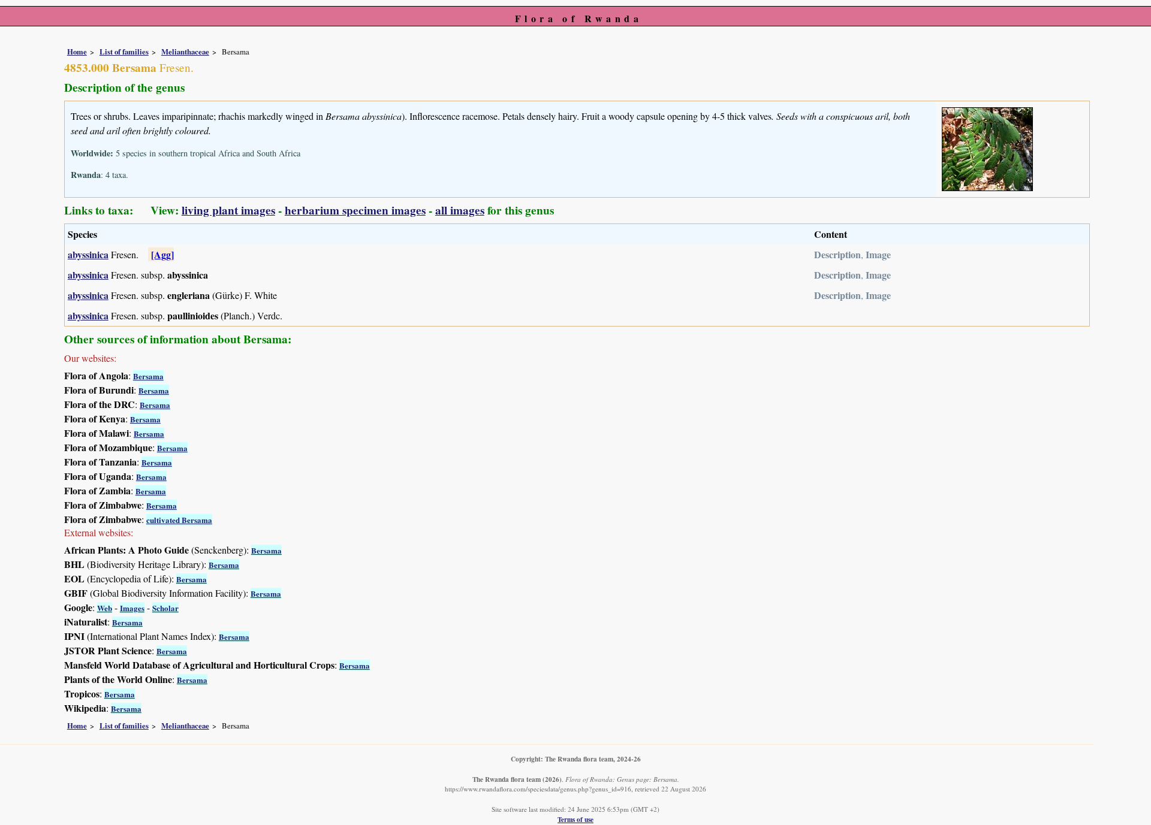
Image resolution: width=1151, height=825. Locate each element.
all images (459, 210)
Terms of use (575, 819)
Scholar (165, 608)
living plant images (228, 210)
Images (132, 608)
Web (104, 608)
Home (77, 51)
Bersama (148, 376)
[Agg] (162, 254)
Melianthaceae (185, 51)
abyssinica (88, 254)
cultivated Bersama (179, 519)
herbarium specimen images (355, 210)
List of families (124, 51)
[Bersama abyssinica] (987, 147)
